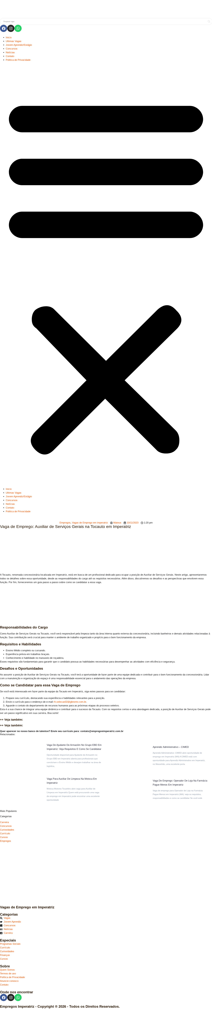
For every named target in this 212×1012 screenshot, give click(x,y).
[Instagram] (10, 28)
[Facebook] (3, 28)
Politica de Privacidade (18, 60)
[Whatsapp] (18, 28)
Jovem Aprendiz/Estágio (19, 45)
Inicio (9, 37)
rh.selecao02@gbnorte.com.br (70, 701)
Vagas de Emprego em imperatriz (90, 522)
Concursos (11, 48)
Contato (10, 56)
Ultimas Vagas (13, 41)
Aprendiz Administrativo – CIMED (171, 747)
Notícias (10, 52)
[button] (106, 274)
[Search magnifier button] (209, 21)
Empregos (65, 522)
